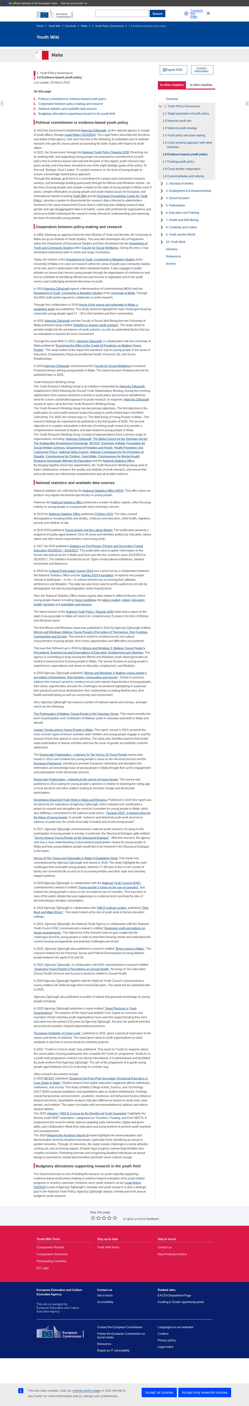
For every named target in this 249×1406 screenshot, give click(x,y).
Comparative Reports (50, 1247)
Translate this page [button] (196, 13)
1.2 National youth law (179, 120)
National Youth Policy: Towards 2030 (90, 611)
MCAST (95, 443)
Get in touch (105, 1295)
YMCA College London (112, 907)
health (38, 604)
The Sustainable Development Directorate (61, 443)
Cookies (163, 1333)
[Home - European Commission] (57, 13)
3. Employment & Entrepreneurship (188, 190)
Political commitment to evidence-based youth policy (72, 98)
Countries (70, 25)
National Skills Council (73, 452)
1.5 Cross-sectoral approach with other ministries (1, 103)
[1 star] (93, 1217)
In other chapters (172, 84)
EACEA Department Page (174, 1295)
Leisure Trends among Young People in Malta (63, 729)
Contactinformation (201, 70)
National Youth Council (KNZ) (121, 883)
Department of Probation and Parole (89, 447)
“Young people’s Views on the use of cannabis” (108, 887)
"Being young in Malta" (130, 948)
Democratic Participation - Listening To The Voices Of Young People (83, 754)
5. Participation (175, 205)
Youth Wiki (54, 25)
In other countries (201, 84)
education (138, 600)
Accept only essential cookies (204, 1392)
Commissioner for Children (63, 456)
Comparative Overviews (52, 1254)
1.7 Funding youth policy (247, 103)
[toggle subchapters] (160, 106)
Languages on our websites (175, 1327)
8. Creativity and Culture (181, 227)
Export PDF (174, 69)
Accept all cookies (159, 1392)
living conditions (85, 600)
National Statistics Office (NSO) (103, 490)
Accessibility (105, 1302)
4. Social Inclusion (178, 198)
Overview (172, 98)
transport (49, 604)
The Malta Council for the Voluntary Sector (120, 438)
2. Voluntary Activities (179, 183)
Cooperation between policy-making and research (70, 103)
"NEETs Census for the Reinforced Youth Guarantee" (93, 1113)
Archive (171, 263)
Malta (84, 25)
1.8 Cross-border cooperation (183, 168)
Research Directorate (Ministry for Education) (63, 460)
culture (125, 600)
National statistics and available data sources (67, 108)
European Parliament (47, 763)
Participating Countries (51, 1261)
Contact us (165, 1247)
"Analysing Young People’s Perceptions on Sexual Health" (72, 969)
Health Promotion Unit (128, 447)
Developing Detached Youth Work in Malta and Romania (70, 799)
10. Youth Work (176, 241)
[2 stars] (95, 1217)
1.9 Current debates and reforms (185, 176)
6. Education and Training (182, 212)
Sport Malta (89, 456)
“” (95, 325)
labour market (111, 600)
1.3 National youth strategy (182, 128)
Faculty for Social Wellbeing (112, 366)
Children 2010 (104, 514)
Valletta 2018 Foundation (97, 575)
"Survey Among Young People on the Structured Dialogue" (71, 837)
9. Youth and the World (180, 234)
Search (157, 13)
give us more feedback (143, 1219)
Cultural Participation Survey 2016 (71, 570)
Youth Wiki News (108, 1247)
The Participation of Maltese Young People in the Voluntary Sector (76, 713)
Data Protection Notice (172, 1254)
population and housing (76, 604)
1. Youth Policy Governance (108, 25)
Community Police (45, 452)
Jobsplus (53, 1113)
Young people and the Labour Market (88, 530)
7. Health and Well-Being (182, 220)
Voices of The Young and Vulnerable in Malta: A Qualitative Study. (76, 858)
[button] (186, 13)
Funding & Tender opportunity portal (181, 1302)
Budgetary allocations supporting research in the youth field (76, 113)
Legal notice (166, 1346)
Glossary (171, 249)
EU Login (43, 1268)
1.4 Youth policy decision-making (186, 135)
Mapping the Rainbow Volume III (68, 1135)
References (173, 256)
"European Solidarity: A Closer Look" (57, 1033)
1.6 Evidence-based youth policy (187, 154)
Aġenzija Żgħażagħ (132, 386)
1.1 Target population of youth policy (188, 113)
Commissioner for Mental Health (118, 456)
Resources (104, 1343)
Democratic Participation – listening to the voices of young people (76, 779)
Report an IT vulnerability (113, 1350)
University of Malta (123, 293)
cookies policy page (86, 1390)
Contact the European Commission (119, 1327)
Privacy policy (167, 1340)
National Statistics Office (118, 460)
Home (40, 25)
